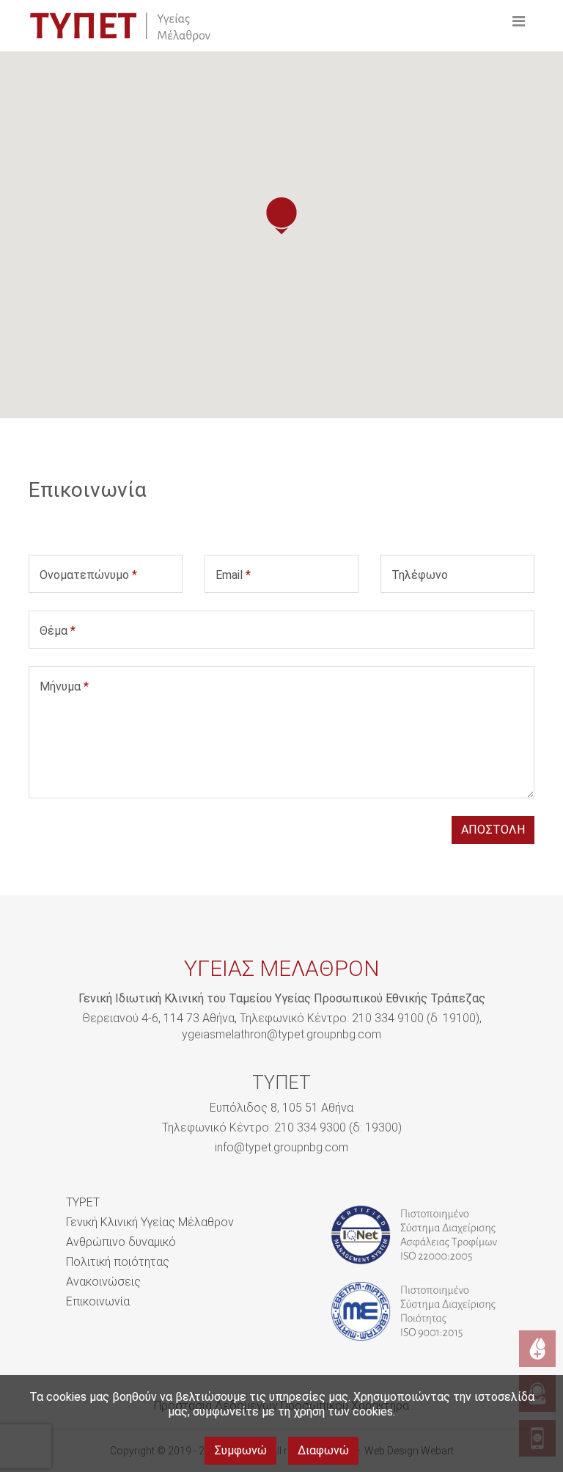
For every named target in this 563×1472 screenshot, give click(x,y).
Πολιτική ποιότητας (117, 1262)
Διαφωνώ (323, 1450)
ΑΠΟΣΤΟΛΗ (493, 830)
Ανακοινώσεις (103, 1282)
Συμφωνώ (240, 1450)
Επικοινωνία (98, 1301)
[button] (281, 216)
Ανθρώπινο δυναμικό (121, 1242)
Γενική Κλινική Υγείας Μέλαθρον (150, 1222)
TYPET (83, 1202)
